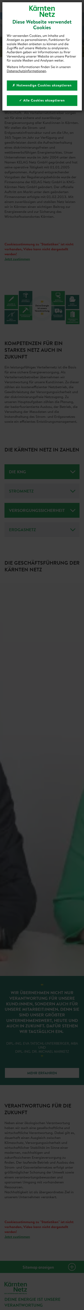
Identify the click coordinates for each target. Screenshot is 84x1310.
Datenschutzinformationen (26, 70)
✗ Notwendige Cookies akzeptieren (42, 85)
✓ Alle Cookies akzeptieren (42, 100)
